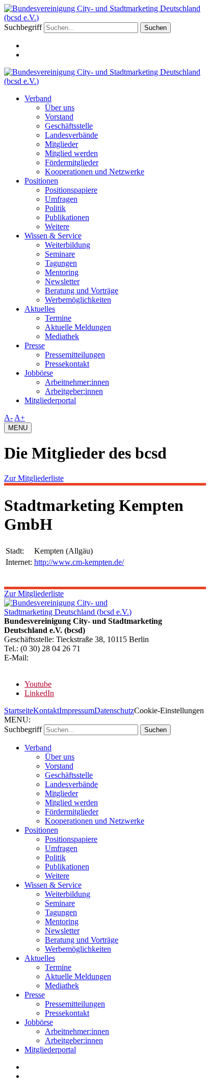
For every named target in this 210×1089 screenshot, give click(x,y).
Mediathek (62, 336)
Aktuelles (39, 309)
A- (8, 417)
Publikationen (67, 217)
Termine (58, 318)
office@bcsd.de (56, 657)
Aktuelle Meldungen (78, 327)
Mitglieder (61, 144)
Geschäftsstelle (69, 126)
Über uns (59, 107)
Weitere (57, 226)
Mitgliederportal (50, 400)
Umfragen (61, 199)
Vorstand (59, 116)
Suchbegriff (23, 27)
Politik (55, 208)
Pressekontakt (67, 363)
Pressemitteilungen (75, 354)
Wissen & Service (53, 235)
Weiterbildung (67, 244)
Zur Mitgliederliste (34, 478)
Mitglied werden (71, 153)
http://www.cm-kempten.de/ (79, 562)
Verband (37, 98)
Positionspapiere (71, 190)
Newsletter (62, 281)
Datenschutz (114, 710)
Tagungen (61, 263)
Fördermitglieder (71, 162)
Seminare (60, 254)
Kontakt (46, 710)
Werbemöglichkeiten (78, 299)
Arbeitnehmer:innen (77, 382)
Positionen (41, 180)
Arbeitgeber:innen (74, 391)
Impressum (76, 710)
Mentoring (61, 272)
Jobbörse (38, 373)
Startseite (18, 710)
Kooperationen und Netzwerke (94, 171)
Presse (34, 345)
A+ (19, 417)
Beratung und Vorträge (81, 290)
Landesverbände (71, 135)
